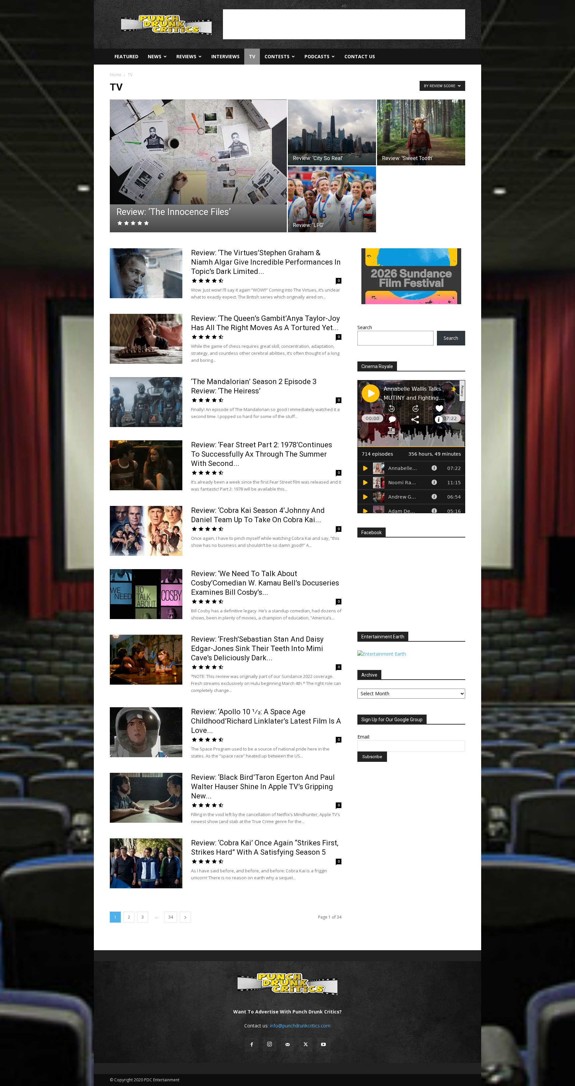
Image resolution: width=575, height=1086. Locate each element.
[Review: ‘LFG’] (332, 199)
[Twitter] (305, 1044)
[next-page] (185, 917)
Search (364, 327)
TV (252, 56)
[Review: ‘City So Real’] (332, 132)
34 (170, 917)
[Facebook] (251, 1044)
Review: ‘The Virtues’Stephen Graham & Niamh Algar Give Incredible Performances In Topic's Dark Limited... (266, 262)
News (154, 56)
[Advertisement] (344, 24)
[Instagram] (269, 1044)
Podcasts (316, 56)
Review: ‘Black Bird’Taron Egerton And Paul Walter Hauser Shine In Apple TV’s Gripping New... (263, 786)
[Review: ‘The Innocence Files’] (198, 152)
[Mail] (287, 1044)
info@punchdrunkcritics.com (300, 1025)
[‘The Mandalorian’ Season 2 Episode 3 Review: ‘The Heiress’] (146, 402)
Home (115, 75)
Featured (126, 56)
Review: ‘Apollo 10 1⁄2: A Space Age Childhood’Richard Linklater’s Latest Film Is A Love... (266, 721)
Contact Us (359, 56)
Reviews (186, 56)
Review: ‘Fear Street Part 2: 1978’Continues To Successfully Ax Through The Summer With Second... (261, 454)
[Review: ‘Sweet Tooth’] (421, 132)
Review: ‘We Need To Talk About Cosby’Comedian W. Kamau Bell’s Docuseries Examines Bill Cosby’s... (265, 582)
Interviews (225, 56)
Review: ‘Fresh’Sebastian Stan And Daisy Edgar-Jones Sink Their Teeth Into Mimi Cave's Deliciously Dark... (257, 648)
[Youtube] (323, 1044)
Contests (277, 56)
